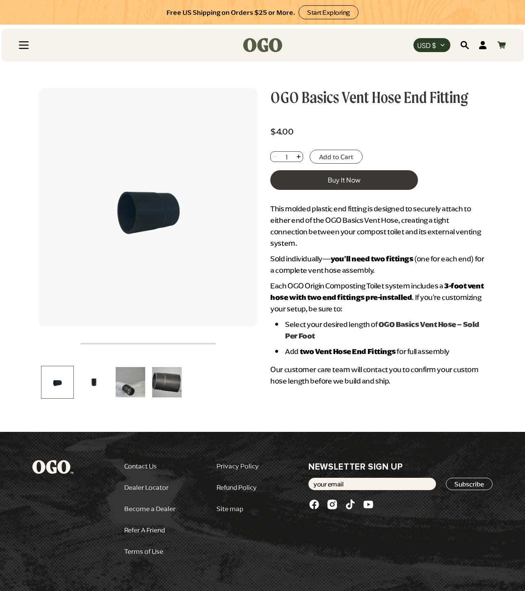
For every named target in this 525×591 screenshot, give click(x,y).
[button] (24, 45)
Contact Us (140, 466)
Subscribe (469, 484)
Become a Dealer (150, 508)
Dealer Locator (146, 487)
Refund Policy (237, 487)
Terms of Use (143, 551)
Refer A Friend (144, 530)
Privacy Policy (238, 466)
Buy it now (344, 180)
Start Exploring (328, 12)
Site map (230, 508)
